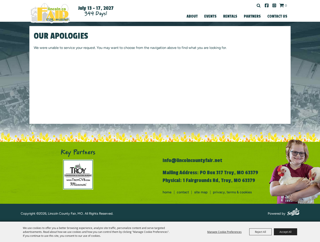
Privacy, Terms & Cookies (232, 192)
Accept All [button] (285, 232)
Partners (252, 16)
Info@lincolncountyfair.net (192, 160)
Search (259, 5)
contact (183, 192)
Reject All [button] (260, 232)
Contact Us (277, 16)
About (192, 16)
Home (167, 192)
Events (210, 16)
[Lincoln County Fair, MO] (50, 12)
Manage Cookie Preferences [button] (224, 232)
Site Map (201, 192)
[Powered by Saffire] (293, 212)
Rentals (230, 16)
